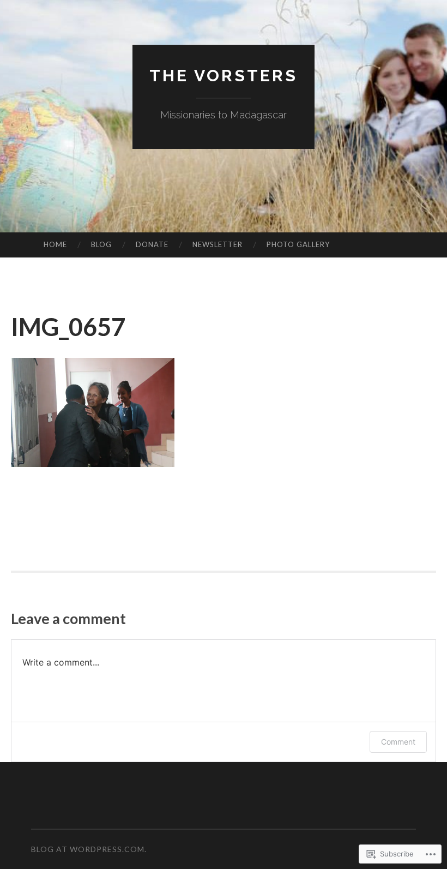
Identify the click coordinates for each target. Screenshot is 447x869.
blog (101, 244)
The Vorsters (223, 75)
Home (55, 244)
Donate (152, 244)
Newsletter (217, 244)
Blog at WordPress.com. (89, 849)
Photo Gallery (298, 244)
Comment (398, 741)
